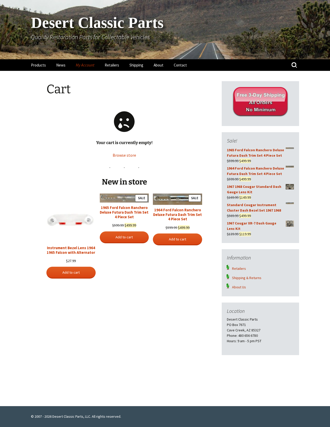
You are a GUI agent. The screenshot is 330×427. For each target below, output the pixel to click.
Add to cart (71, 272)
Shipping (136, 65)
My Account (85, 65)
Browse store (124, 155)
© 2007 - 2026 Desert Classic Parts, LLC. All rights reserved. (76, 416)
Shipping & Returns (246, 277)
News (60, 65)
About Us (239, 287)
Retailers (112, 65)
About (158, 65)
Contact (180, 65)
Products (38, 65)
